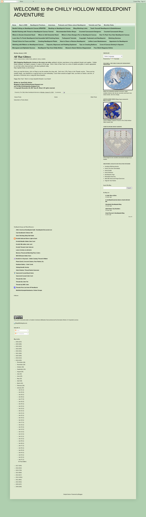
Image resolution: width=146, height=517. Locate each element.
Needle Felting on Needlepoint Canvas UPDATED (28, 28)
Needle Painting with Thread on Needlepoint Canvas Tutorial (32, 31)
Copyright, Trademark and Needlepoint (92, 38)
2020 (17, 355)
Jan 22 (21, 410)
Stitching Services (114, 38)
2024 (17, 346)
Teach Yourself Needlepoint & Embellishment (105, 28)
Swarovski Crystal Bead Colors (25, 273)
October (19, 367)
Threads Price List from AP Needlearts (27, 287)
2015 (17, 470)
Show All (130, 216)
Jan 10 (21, 438)
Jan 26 (21, 401)
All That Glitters (22, 56)
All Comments (20, 333)
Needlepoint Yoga (110, 174)
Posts (17, 330)
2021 (17, 353)
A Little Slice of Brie (111, 195)
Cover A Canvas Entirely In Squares (112, 44)
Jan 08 (21, 443)
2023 (17, 348)
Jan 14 (21, 429)
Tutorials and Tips (95, 25)
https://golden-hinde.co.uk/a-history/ (24, 68)
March (19, 383)
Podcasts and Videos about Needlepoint (72, 25)
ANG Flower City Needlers (112, 208)
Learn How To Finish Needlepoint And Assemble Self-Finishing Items (35, 38)
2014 (17, 472)
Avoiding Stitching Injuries (112, 166)
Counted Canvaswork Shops (113, 31)
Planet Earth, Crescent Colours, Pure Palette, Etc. (30, 261)
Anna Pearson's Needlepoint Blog (114, 213)
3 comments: (58, 92)
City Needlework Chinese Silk (24, 232)
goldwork (35, 59)
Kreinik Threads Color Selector (24, 247)
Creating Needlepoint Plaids (47, 41)
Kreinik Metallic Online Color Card (25, 241)
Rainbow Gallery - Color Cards (24, 264)
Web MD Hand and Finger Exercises (114, 178)
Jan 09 (21, 441)
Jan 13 (21, 431)
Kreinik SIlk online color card (24, 244)
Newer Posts (17, 97)
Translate (116, 59)
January (19, 388)
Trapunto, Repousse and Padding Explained (61, 44)
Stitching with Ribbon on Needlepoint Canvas (28, 44)
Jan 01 (21, 459)
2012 (17, 477)
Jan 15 (21, 427)
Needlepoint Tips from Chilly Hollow (50, 48)
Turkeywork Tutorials (69, 38)
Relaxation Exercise (110, 176)
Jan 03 (21, 455)
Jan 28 (21, 397)
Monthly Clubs (109, 25)
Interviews (51, 25)
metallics (43, 59)
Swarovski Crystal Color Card (24, 276)
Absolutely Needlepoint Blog (113, 204)
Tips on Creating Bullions (88, 44)
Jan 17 (21, 422)
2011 (17, 479)
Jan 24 (21, 406)
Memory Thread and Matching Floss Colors (28, 253)
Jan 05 (21, 450)
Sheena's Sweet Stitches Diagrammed (78, 48)
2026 (17, 341)
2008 (17, 486)
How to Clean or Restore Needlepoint (72, 41)
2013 (17, 475)
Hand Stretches (109, 172)
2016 (17, 468)
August (19, 371)
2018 (17, 360)
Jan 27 (21, 399)
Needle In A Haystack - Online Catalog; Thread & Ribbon (32, 258)
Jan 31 (21, 390)
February (19, 385)
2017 (17, 465)
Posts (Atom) (24, 100)
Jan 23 (21, 408)
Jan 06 (21, 448)
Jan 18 (21, 420)
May (18, 378)
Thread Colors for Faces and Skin (23, 41)
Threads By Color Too (22, 281)
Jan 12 (21, 434)
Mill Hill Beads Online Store (23, 256)
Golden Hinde (29, 59)
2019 (17, 358)
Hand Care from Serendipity (112, 168)
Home (14, 25)
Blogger (80, 494)
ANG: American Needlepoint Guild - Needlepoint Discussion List (34, 230)
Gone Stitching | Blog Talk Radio (25, 235)
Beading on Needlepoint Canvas (59, 28)
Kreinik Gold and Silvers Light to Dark (26, 238)
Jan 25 (21, 404)
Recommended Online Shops (66, 31)
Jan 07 (21, 445)
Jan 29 (21, 394)
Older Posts (94, 97)
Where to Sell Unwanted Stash (48, 35)
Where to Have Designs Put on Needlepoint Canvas (79, 35)
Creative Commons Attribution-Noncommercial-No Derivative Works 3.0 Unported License (54, 320)
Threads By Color (21, 279)
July (18, 374)
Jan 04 (21, 452)
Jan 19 (21, 417)
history (39, 59)
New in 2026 (23, 25)
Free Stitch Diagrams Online (103, 48)
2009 (17, 484)
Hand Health (108, 170)
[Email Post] (64, 92)
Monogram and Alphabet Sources (23, 48)
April (18, 381)
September (20, 369)
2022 (17, 351)
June (18, 376)
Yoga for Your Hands (110, 180)
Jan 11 (20, 436)
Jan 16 (21, 424)
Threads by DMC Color (22, 284)
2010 (17, 482)
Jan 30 (21, 392)
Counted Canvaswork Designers (90, 31)
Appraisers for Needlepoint (118, 41)
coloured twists (21, 59)
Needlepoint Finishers (37, 25)
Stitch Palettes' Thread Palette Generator (27, 270)
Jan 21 (21, 413)
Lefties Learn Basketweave (97, 41)
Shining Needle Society (22, 267)
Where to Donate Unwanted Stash (23, 35)
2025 (17, 344)
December (20, 362)
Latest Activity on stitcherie (24, 250)
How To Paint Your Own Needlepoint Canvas (114, 35)
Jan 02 (21, 457)
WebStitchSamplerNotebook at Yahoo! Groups (29, 290)
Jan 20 (21, 415)
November (20, 364)
